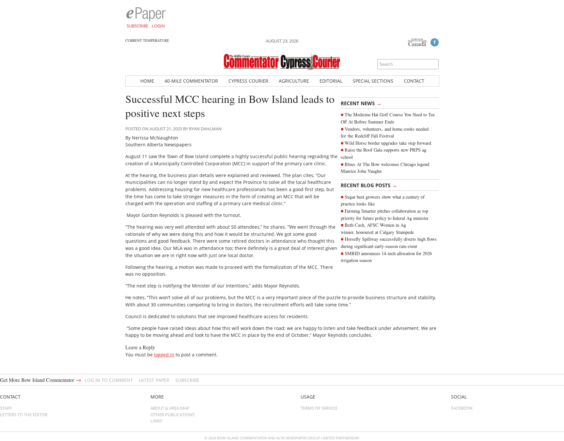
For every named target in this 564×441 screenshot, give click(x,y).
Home (147, 81)
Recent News (361, 103)
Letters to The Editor (23, 414)
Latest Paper (154, 380)
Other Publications (172, 414)
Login (158, 26)
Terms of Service (319, 408)
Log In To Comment (109, 380)
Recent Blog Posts (369, 185)
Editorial (331, 81)
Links (156, 421)
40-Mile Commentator (191, 81)
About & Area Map (169, 408)
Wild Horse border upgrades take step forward (388, 143)
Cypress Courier (248, 81)
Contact (414, 81)
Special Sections (373, 81)
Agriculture (294, 81)
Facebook (462, 408)
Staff (6, 408)
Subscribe (137, 26)
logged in (164, 354)
